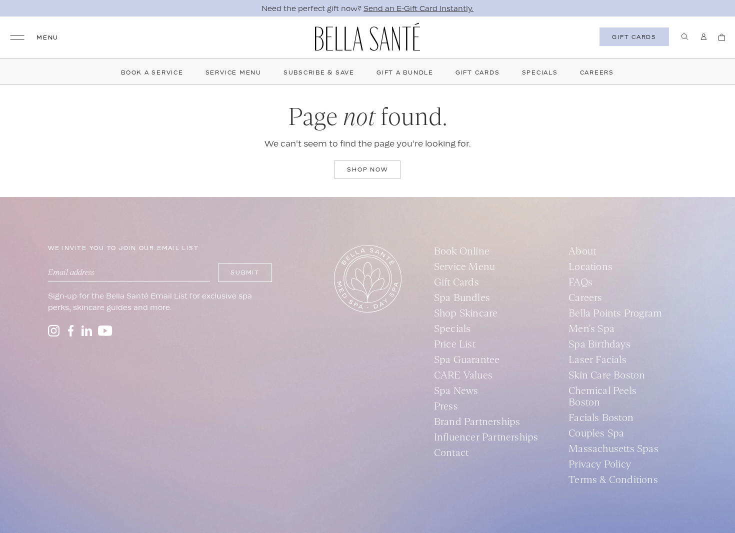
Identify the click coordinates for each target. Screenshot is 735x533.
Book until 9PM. (445, 8)
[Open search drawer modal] (684, 37)
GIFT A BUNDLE (405, 73)
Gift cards (634, 37)
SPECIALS (540, 73)
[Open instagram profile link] (54, 330)
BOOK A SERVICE (152, 73)
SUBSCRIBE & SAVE (319, 73)
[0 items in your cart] (721, 37)
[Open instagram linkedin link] (87, 330)
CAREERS (597, 73)
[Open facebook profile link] (71, 330)
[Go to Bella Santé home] (367, 36)
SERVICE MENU (234, 73)
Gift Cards (478, 73)
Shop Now (367, 169)
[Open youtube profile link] (105, 330)
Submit (245, 272)
